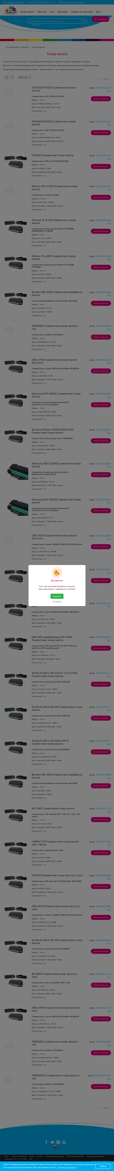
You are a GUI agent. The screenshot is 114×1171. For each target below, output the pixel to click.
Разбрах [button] (103, 1166)
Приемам (57, 596)
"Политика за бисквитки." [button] (67, 1167)
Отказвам (57, 601)
